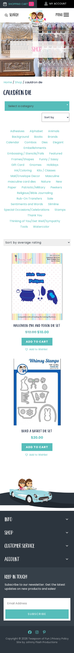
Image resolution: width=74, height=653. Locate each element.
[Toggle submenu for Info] (67, 519)
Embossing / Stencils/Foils (25, 153)
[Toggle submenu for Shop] (67, 533)
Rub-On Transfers (29, 198)
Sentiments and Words (27, 204)
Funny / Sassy (48, 159)
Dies (45, 142)
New (59, 182)
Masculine (52, 176)
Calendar (12, 142)
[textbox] (37, 106)
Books (38, 137)
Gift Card (17, 165)
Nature (46, 182)
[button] (36, 349)
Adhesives (17, 131)
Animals (53, 131)
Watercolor (41, 227)
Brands (53, 137)
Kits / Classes (46, 170)
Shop (18, 82)
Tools (24, 227)
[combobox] (37, 103)
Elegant (58, 142)
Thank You (34, 215)
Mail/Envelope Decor (25, 176)
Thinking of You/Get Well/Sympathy (35, 221)
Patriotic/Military (33, 187)
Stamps (60, 210)
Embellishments (35, 148)
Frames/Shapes (22, 159)
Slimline (53, 204)
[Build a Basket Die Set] (37, 392)
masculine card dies (22, 182)
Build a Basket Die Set (37, 431)
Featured (55, 153)
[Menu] (66, 16)
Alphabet (36, 131)
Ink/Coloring (23, 170)
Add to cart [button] (37, 342)
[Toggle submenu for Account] (67, 559)
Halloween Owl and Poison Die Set (37, 326)
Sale (50, 198)
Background (20, 137)
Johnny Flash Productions (41, 642)
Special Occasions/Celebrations (26, 210)
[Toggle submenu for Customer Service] (67, 546)
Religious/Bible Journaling (35, 193)
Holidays (52, 165)
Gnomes (35, 165)
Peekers (56, 187)
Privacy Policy (60, 638)
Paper (12, 187)
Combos (30, 142)
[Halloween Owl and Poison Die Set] (37, 286)
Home (8, 82)
